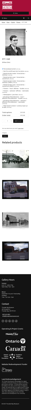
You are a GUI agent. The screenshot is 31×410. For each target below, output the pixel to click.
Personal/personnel (11, 69)
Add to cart (18, 121)
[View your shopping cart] (23, 18)
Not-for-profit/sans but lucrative (15, 71)
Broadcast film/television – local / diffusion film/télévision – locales (14, 97)
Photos (5, 136)
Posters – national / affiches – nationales (15, 91)
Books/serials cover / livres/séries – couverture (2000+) (13, 85)
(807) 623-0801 (6, 314)
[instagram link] (6, 321)
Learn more (20, 128)
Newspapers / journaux (13, 94)
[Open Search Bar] (28, 18)
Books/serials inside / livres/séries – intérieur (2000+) (14, 81)
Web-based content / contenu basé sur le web (15, 106)
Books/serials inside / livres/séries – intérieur (14, 74)
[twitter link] (13, 321)
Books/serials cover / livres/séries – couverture (13, 78)
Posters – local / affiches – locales (16, 88)
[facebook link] (3, 321)
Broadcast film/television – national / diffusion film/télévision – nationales (14, 102)
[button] (26, 31)
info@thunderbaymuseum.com (10, 316)
